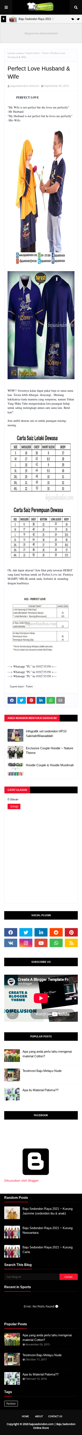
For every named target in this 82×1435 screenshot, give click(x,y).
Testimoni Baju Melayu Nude (42, 1071)
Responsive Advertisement (41, 33)
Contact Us (55, 1416)
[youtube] (41, 943)
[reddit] (56, 932)
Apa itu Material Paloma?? (40, 1090)
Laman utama (16, 53)
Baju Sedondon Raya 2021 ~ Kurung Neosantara (47, 1230)
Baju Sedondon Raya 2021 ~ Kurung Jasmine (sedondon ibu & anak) (47, 1211)
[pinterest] (71, 932)
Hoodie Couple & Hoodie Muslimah (50, 765)
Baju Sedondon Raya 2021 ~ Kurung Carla (47, 1249)
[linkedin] (41, 932)
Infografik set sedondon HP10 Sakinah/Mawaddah (46, 733)
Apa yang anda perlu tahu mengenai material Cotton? (47, 1054)
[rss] (71, 943)
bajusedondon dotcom (24, 86)
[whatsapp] (56, 943)
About (39, 1416)
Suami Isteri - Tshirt (37, 53)
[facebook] (10, 932)
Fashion (11, 1403)
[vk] (10, 943)
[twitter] (25, 932)
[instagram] (25, 943)
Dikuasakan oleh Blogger (21, 1180)
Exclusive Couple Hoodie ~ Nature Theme (49, 750)
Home (25, 1416)
